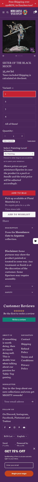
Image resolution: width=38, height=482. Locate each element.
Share (6, 221)
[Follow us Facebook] (5, 427)
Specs (8, 286)
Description (11, 228)
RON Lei (8, 436)
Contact (25, 339)
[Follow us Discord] (24, 427)
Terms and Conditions (27, 358)
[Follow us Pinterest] (19, 427)
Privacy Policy (25, 366)
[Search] (7, 12)
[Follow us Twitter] (9, 427)
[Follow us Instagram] (14, 427)
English (21, 436)
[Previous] (3, 56)
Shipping (26, 344)
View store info (12, 209)
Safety (8, 292)
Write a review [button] (19, 320)
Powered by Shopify (22, 444)
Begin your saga (19, 473)
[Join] (32, 401)
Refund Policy (25, 350)
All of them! (11, 123)
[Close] (34, 448)
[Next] (34, 56)
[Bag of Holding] (34, 12)
